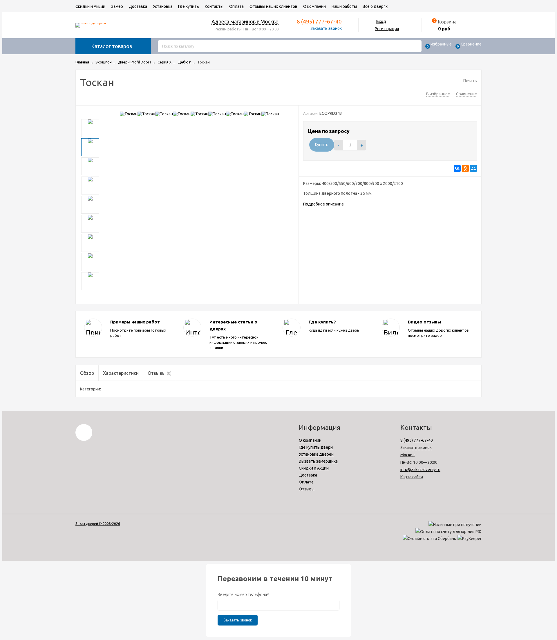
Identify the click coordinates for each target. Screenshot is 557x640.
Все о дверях (375, 6)
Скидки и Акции (90, 6)
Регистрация (387, 28)
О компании (314, 6)
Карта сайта (411, 476)
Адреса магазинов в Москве (244, 21)
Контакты (214, 6)
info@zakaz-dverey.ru (420, 469)
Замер (117, 6)
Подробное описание (323, 204)
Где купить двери (316, 447)
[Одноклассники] (465, 168)
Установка (162, 6)
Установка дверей (316, 454)
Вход (381, 21)
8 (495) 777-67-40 (319, 21)
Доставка (138, 6)
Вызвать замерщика (318, 461)
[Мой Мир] (473, 168)
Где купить (188, 6)
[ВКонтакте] (457, 168)
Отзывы (306, 489)
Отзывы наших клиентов (273, 6)
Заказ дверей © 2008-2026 (97, 524)
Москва (407, 454)
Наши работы (344, 6)
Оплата (236, 6)
